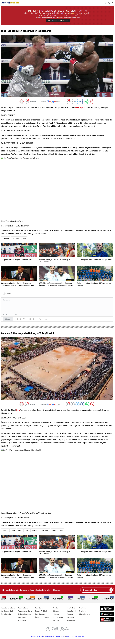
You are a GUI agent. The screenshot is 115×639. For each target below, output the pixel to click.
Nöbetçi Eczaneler (25, 614)
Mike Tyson (15, 238)
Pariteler (81, 598)
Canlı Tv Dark (23, 608)
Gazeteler (30, 598)
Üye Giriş (82, 608)
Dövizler (56, 611)
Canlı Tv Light (6, 614)
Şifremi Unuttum (85, 614)
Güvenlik (34, 530)
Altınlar (55, 608)
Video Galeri (71, 611)
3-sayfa (5, 530)
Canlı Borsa (39, 608)
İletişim (41, 636)
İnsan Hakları (45, 530)
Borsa (3, 598)
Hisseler (69, 598)
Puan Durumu (57, 598)
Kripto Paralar (108, 598)
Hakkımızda (34, 636)
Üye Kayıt (82, 611)
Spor (24, 238)
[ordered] (30, 319)
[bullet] (33, 319)
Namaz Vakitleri (16, 598)
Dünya (13, 530)
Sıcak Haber (71, 620)
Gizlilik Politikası (49, 636)
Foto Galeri (71, 608)
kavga (54, 530)
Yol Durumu (93, 598)
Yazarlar (70, 614)
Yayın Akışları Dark (25, 611)
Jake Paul (6, 238)
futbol (20, 530)
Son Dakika (22, 617)
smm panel (22, 620)
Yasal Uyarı (81, 636)
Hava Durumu (43, 598)
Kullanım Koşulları (71, 636)
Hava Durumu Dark (8, 608)
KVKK (63, 636)
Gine (27, 530)
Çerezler (58, 636)
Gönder (8, 319)
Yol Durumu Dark (7, 611)
